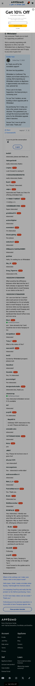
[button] (33, 9)
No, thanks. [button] (18, 28)
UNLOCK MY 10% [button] (18, 25)
